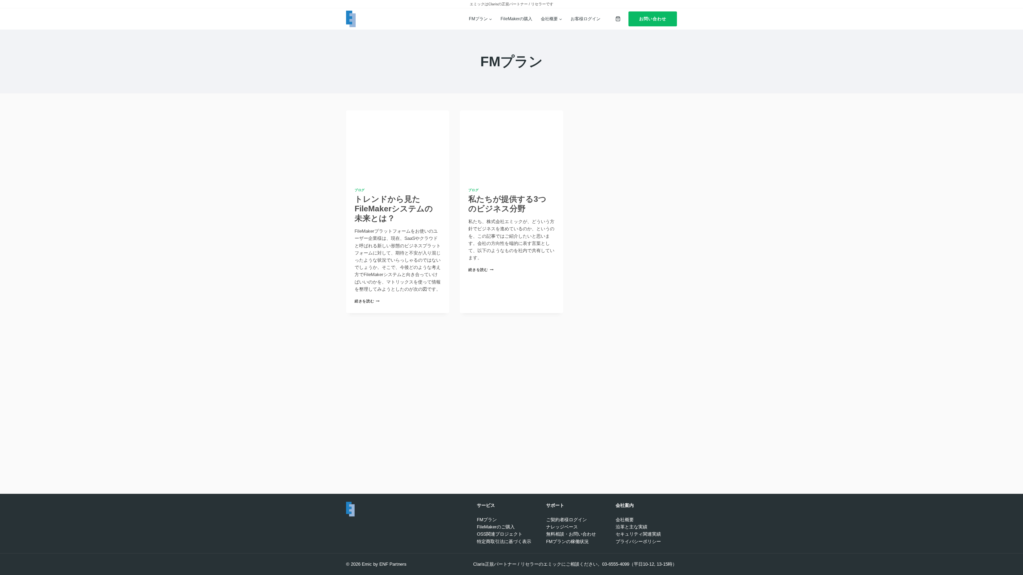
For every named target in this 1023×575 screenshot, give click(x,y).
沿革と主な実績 (631, 526)
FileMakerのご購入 (496, 526)
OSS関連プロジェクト (499, 534)
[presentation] (397, 144)
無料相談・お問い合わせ (571, 534)
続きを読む (367, 301)
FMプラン (487, 519)
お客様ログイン (585, 19)
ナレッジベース (562, 526)
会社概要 (625, 519)
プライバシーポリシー (638, 541)
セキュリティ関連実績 (638, 534)
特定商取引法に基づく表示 (504, 541)
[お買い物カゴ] (616, 18)
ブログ (360, 190)
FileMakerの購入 (516, 19)
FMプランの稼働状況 (567, 541)
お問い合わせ (652, 19)
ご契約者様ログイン (566, 519)
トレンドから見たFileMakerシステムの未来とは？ (394, 209)
